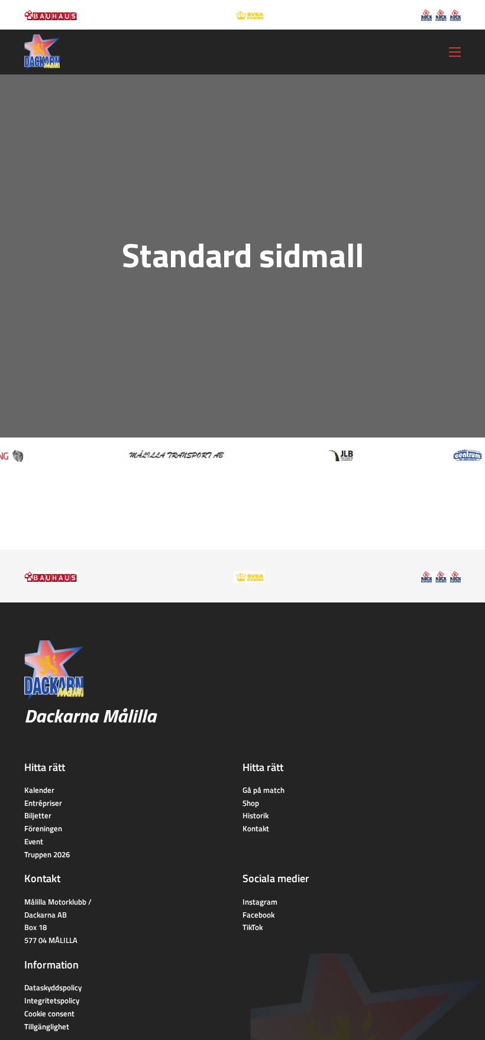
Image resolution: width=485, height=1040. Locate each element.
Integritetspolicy (51, 1000)
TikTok (252, 927)
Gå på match (263, 790)
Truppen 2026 (47, 854)
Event (33, 841)
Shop (250, 803)
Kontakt (255, 828)
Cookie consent (49, 1013)
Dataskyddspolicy (53, 987)
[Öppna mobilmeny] (455, 52)
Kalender (39, 790)
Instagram (259, 902)
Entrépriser (43, 803)
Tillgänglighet (46, 1026)
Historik (255, 815)
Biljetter (37, 815)
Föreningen (43, 828)
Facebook (258, 915)
